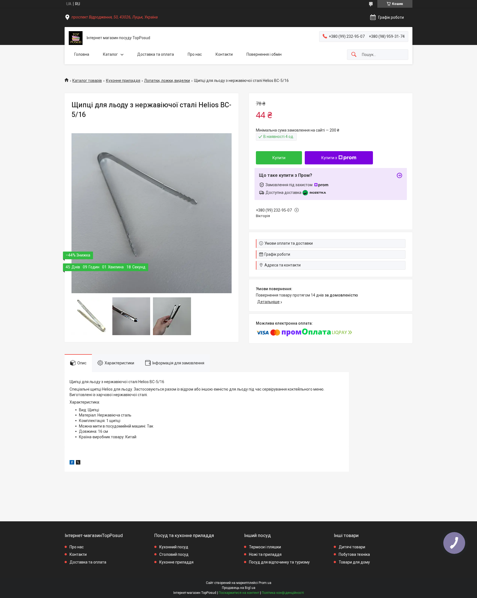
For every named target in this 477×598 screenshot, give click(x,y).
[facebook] (72, 463)
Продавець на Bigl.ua (238, 588)
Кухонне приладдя (123, 80)
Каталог (110, 54)
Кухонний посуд (173, 547)
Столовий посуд (174, 554)
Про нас (195, 54)
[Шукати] (354, 54)
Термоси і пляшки (265, 547)
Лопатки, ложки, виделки (167, 80)
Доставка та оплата (155, 54)
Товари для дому (354, 562)
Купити (278, 158)
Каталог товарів (87, 80)
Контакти (224, 54)
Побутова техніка (354, 554)
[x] (78, 463)
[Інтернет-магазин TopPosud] (76, 38)
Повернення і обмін (264, 54)
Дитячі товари (352, 547)
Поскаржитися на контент (239, 593)
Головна (81, 54)
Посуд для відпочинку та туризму (279, 562)
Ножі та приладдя (265, 554)
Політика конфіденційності (283, 593)
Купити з (329, 158)
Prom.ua (265, 583)
